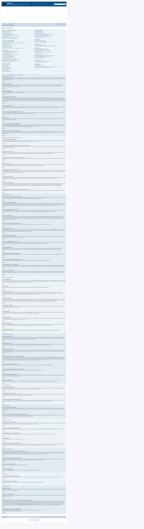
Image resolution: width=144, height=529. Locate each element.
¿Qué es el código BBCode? (6, 64)
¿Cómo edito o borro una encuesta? (7, 55)
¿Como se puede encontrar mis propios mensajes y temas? (43, 52)
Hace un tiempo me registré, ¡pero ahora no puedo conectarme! (11, 35)
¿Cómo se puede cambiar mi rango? (7, 47)
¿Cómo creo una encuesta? (6, 53)
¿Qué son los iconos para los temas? (7, 71)
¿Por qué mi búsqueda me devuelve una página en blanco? (43, 50)
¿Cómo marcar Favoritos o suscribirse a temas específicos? (43, 56)
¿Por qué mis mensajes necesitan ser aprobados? (9, 60)
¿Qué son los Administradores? (39, 31)
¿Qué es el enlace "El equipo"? (39, 37)
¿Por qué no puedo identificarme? (6, 34)
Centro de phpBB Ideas (45, 495)
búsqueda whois (12, 502)
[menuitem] (9, 24)
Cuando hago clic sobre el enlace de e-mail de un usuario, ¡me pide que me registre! (13, 48)
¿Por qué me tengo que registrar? (6, 31)
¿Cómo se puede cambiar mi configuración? (8, 41)
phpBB (41, 165)
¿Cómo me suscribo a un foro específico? (40, 57)
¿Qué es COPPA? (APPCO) (6, 32)
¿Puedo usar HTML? (5, 65)
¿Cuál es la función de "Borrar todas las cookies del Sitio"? (10, 38)
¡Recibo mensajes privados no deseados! (40, 41)
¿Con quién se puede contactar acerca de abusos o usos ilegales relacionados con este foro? (47, 66)
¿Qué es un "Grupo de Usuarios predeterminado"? (41, 36)
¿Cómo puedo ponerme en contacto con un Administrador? (43, 67)
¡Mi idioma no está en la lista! (6, 44)
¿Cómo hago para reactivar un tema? (7, 61)
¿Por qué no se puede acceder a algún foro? (8, 56)
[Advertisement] (35, 15)
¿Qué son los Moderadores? (38, 32)
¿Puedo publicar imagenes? (6, 67)
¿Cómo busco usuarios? (38, 51)
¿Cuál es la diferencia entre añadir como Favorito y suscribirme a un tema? (45, 55)
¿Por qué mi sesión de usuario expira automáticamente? (9, 37)
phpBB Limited (38, 489)
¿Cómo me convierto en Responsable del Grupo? (41, 34)
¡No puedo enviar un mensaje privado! (40, 40)
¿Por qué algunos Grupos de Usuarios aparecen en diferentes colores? (44, 35)
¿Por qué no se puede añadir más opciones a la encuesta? (10, 54)
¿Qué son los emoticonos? (6, 66)
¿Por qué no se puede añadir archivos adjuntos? (8, 57)
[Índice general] (4, 4)
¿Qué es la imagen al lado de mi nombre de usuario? (9, 45)
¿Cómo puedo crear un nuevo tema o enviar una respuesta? (10, 51)
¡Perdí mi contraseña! (5, 36)
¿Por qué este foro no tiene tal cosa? (40, 65)
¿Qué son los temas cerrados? (6, 70)
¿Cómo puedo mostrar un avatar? (6, 46)
